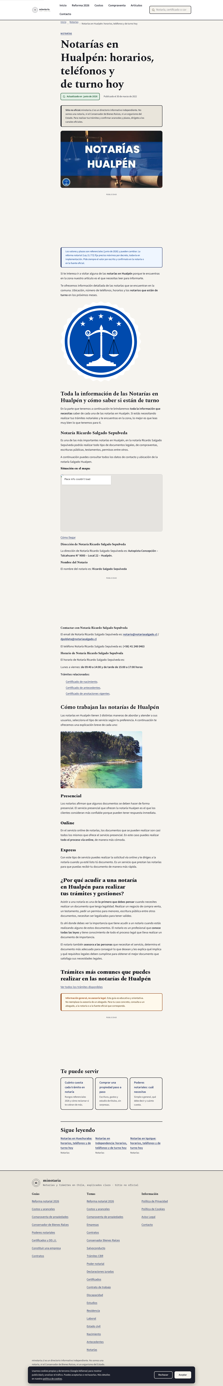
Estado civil (94, 1326)
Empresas (93, 1225)
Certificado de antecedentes (83, 688)
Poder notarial (95, 1264)
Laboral (91, 1318)
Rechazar (163, 1375)
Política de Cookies (153, 1209)
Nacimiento (94, 1334)
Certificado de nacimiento (81, 682)
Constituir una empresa (46, 1248)
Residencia (93, 1311)
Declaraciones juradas (100, 1272)
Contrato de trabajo (99, 1287)
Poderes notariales (43, 1233)
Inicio (63, 5)
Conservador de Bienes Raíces (50, 1225)
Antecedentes (95, 1342)
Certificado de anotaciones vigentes (88, 694)
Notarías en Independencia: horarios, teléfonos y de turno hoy (111, 1143)
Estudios (92, 1303)
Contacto (65, 14)
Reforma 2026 (80, 5)
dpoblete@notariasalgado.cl (79, 639)
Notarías (74, 22)
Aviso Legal (148, 1217)
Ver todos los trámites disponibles (82, 987)
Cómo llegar (68, 537)
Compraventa (117, 5)
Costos (99, 5)
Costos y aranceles (43, 1209)
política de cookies (52, 1378)
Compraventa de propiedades (50, 1217)
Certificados (94, 1279)
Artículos (136, 5)
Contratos (38, 1256)
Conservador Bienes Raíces (103, 1240)
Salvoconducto (96, 1248)
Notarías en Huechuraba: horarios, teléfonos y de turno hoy (76, 1143)
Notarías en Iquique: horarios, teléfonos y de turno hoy (145, 1143)
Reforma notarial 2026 (45, 1201)
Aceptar (183, 1375)
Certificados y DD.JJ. (44, 1240)
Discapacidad (95, 1295)
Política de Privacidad (155, 1201)
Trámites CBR (95, 1256)
